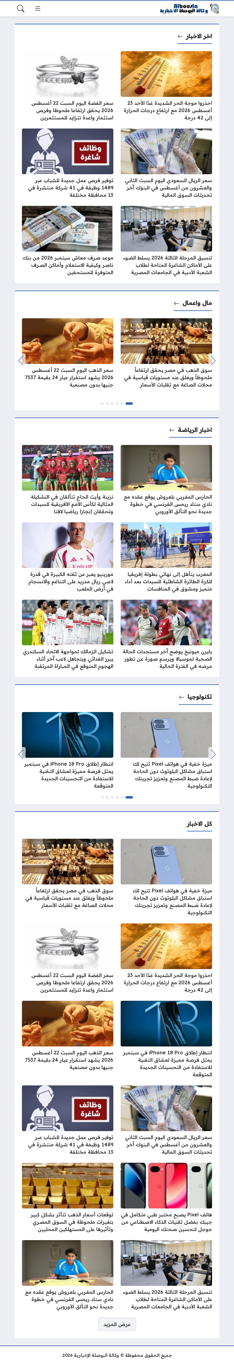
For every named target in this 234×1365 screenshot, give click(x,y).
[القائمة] (38, 8)
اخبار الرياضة (195, 429)
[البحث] (21, 8)
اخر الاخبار (199, 36)
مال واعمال (197, 302)
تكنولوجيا (200, 696)
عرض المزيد (117, 1324)
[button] (129, 403)
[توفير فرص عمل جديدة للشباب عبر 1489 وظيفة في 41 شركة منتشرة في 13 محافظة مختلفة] (67, 164)
